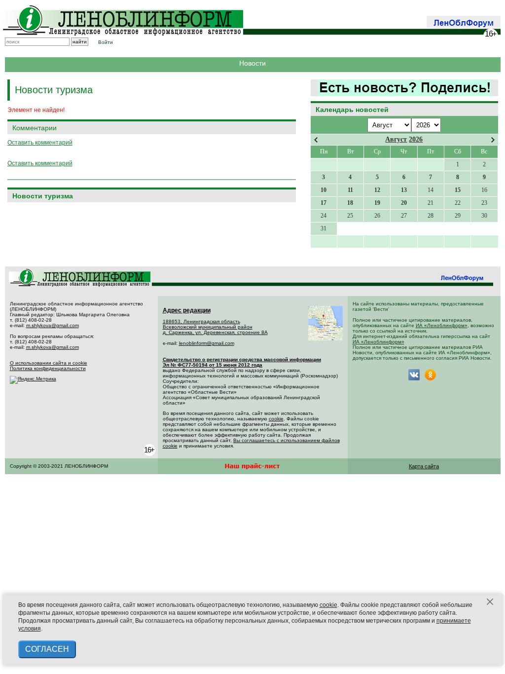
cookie (276, 418)
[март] (316, 140)
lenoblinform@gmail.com (206, 343)
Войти (105, 42)
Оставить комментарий (39, 142)
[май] (493, 140)
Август (396, 139)
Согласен (47, 649)
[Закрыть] (490, 602)
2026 (416, 139)
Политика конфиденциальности (48, 368)
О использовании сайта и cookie (48, 363)
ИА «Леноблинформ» (442, 325)
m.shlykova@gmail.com (52, 325)
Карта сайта (424, 466)
